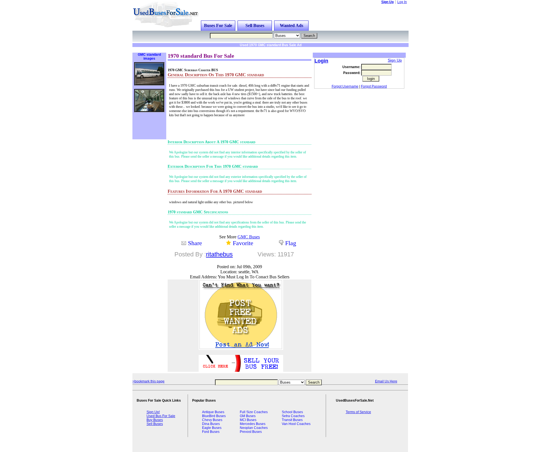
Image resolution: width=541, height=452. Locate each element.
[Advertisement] (204, 49)
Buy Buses (155, 420)
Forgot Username (345, 86)
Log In (402, 2)
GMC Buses (249, 236)
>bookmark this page (148, 381)
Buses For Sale (218, 25)
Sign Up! (153, 412)
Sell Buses (254, 25)
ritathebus (219, 254)
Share (195, 243)
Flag (290, 243)
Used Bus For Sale (161, 416)
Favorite (243, 243)
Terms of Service (358, 412)
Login (321, 61)
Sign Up (387, 2)
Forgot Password (374, 86)
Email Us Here (386, 381)
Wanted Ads (291, 25)
